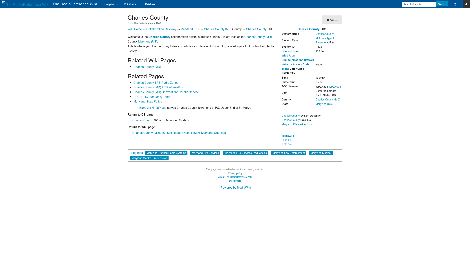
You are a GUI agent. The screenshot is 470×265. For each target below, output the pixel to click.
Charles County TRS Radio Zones (155, 82)
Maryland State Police (147, 101)
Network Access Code (295, 64)
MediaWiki (288, 135)
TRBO (285, 68)
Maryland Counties (213, 132)
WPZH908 (335, 86)
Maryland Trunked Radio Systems (166, 153)
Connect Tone (290, 51)
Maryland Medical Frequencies (149, 158)
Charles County (142, 120)
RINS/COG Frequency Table (151, 97)
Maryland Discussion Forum (298, 124)
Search (442, 4)
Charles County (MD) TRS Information (158, 87)
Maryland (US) (324, 104)
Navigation (109, 4)
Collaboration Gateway (161, 29)
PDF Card (287, 144)
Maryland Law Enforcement (289, 153)
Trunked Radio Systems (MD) (180, 132)
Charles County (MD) (328, 99)
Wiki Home (135, 29)
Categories (136, 153)
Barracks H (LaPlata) (153, 107)
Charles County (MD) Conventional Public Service (166, 92)
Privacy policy (235, 173)
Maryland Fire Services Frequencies (246, 153)
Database (150, 4)
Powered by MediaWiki (236, 187)
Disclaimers (235, 180)
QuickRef (287, 140)
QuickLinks (130, 4)
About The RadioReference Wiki (235, 177)
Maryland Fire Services (205, 153)
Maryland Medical (321, 153)
